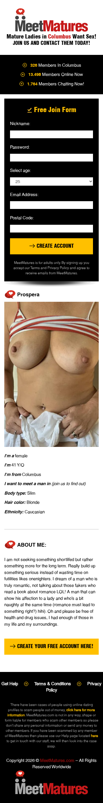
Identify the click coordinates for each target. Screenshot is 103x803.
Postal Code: (22, 217)
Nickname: (20, 123)
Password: (20, 147)
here (94, 736)
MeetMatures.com (57, 760)
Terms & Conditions (52, 683)
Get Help (9, 683)
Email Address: (24, 194)
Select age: (20, 170)
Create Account (54, 246)
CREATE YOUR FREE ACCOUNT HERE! (54, 646)
